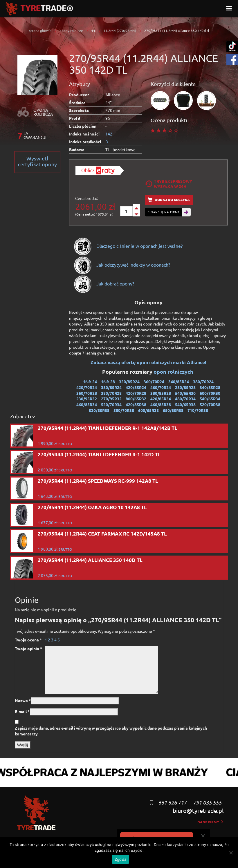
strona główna (40, 30)
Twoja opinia (28, 648)
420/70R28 (136, 393)
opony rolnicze (71, 30)
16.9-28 (108, 381)
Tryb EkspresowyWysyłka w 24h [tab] (173, 183)
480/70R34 (185, 398)
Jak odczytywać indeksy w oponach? (132, 264)
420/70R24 (86, 387)
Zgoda (120, 859)
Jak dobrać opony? (114, 283)
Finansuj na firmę (164, 212)
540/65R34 (210, 398)
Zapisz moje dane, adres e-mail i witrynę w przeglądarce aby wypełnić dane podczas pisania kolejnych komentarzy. (111, 730)
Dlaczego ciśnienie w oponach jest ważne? (139, 246)
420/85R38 (136, 404)
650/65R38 (173, 410)
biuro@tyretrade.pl (198, 810)
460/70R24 (160, 387)
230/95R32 (86, 398)
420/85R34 (160, 398)
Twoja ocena (28, 639)
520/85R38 (99, 410)
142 (108, 133)
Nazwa (23, 700)
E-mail (22, 711)
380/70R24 (203, 381)
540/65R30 (185, 393)
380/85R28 (160, 393)
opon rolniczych (174, 371)
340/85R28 (210, 387)
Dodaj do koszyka (172, 199)
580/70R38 (123, 410)
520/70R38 (210, 404)
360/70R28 (86, 393)
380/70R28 (111, 393)
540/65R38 (185, 404)
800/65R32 (136, 398)
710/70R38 (197, 410)
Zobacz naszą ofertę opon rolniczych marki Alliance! (148, 362)
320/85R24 (129, 381)
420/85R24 (136, 387)
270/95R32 (111, 398)
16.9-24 (90, 381)
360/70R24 (154, 381)
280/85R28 (185, 387)
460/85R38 (160, 404)
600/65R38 (148, 410)
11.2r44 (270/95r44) (119, 30)
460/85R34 (86, 404)
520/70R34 (111, 404)
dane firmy (208, 822)
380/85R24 (111, 387)
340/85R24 (178, 381)
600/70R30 (210, 393)
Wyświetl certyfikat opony (37, 161)
